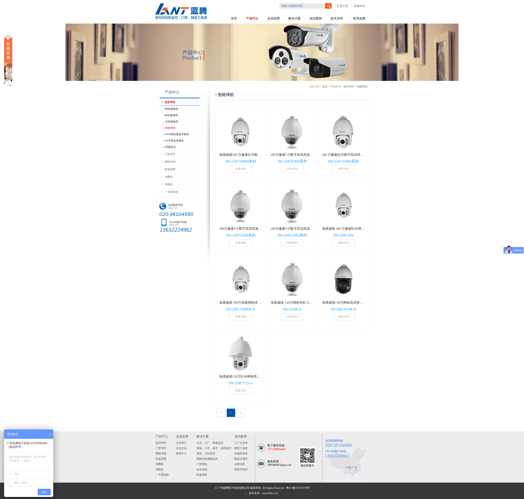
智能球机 (170, 127)
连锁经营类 (241, 453)
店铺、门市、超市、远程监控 (213, 448)
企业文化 (181, 448)
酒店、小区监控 (205, 453)
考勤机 (160, 469)
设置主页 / (345, 6)
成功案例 (315, 18)
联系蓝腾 (359, 18)
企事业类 (239, 464)
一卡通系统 (162, 474)
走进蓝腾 (273, 18)
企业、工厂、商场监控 (209, 442)
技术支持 (337, 18)
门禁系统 (201, 464)
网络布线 (161, 453)
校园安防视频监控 (207, 458)
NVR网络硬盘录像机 (177, 134)
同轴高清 (170, 146)
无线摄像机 (171, 121)
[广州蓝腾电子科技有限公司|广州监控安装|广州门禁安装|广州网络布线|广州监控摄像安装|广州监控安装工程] (188, 19)
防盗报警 (161, 458)
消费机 (160, 464)
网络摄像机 (171, 108)
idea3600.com (270, 493)
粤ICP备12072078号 (297, 487)
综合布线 (201, 469)
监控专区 (348, 86)
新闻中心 (181, 453)
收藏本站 (359, 6)
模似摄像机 (171, 115)
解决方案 (294, 18)
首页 (234, 18)
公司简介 (181, 442)
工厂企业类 (241, 442)
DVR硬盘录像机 (174, 140)
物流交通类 (241, 458)
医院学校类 (241, 469)
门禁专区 (161, 448)
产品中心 (252, 18)
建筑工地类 (241, 448)
